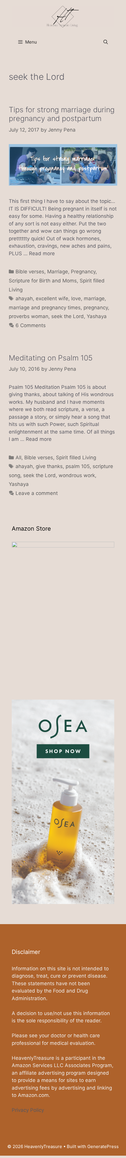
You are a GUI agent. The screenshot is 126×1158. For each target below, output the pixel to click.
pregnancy (96, 307)
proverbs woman (28, 316)
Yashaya (97, 316)
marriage (94, 298)
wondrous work (77, 475)
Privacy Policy (28, 1110)
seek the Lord (67, 316)
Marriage (57, 272)
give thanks (49, 466)
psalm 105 (78, 466)
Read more (42, 253)
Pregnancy (83, 272)
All (18, 457)
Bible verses (30, 272)
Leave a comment (37, 493)
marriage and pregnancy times (45, 307)
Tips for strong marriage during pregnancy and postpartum (62, 114)
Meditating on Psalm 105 (51, 357)
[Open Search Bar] (105, 42)
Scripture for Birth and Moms (43, 281)
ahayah (24, 298)
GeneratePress (103, 1146)
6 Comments (31, 325)
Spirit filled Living (76, 457)
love (76, 298)
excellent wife (52, 298)
